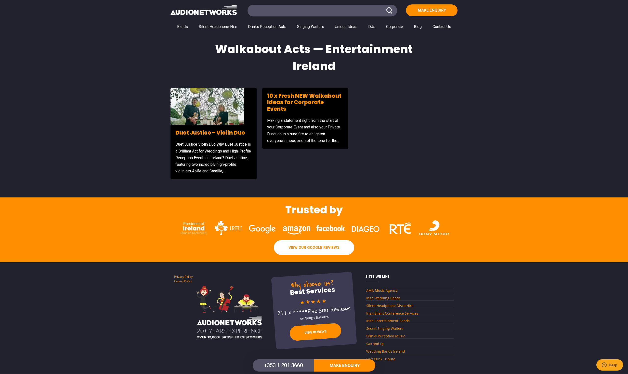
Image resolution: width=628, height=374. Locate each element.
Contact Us (441, 26)
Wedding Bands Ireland (385, 351)
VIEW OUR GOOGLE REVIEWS (314, 247)
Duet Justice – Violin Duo (210, 133)
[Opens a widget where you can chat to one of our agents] (609, 365)
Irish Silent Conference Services (392, 313)
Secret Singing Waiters (384, 328)
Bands (182, 26)
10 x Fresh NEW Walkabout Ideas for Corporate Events (304, 102)
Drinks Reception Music (385, 336)
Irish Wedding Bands (383, 298)
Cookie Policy (183, 281)
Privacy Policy (183, 277)
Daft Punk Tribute (380, 359)
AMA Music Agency (381, 290)
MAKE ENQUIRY (345, 365)
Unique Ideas (346, 26)
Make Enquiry (432, 10)
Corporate (394, 26)
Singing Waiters (310, 26)
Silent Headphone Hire (218, 26)
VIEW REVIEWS (315, 332)
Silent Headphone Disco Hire (389, 305)
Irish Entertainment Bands (388, 321)
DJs (371, 26)
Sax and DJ (375, 343)
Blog (418, 26)
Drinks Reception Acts (267, 26)
